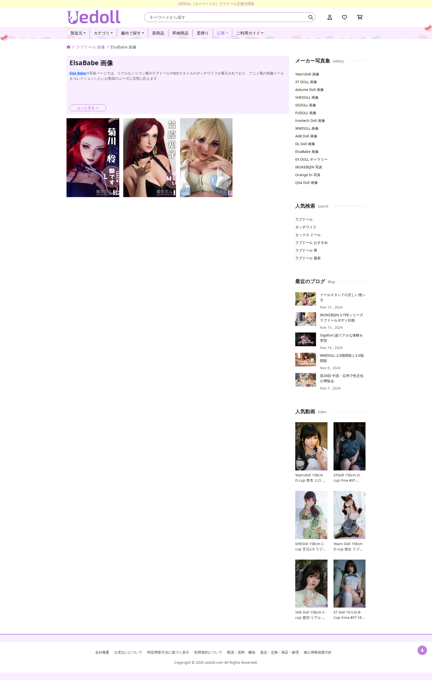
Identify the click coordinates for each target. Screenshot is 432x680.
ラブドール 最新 (308, 258)
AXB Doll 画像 (306, 136)
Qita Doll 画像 (306, 182)
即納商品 (180, 33)
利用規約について (208, 652)
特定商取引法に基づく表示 (168, 652)
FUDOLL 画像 (305, 112)
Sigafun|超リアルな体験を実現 (341, 338)
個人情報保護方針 (318, 652)
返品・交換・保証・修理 (279, 652)
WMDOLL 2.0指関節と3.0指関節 (342, 358)
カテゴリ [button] (102, 33)
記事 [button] (221, 33)
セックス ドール (308, 234)
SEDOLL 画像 (305, 105)
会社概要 (102, 652)
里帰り (203, 33)
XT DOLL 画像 (306, 81)
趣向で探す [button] (131, 33)
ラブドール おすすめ (311, 242)
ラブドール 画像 (90, 47)
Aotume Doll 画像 (309, 89)
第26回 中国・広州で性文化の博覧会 (342, 378)
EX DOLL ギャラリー (311, 159)
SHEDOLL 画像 (306, 97)
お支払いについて (128, 652)
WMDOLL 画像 (306, 128)
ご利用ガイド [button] (248, 33)
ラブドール (304, 219)
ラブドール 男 (306, 250)
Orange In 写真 (307, 174)
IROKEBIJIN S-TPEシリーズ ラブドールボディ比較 (341, 318)
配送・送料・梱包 (241, 652)
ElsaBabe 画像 (306, 151)
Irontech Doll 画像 (310, 120)
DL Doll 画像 (305, 143)
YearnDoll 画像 (307, 74)
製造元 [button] (76, 33)
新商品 (158, 33)
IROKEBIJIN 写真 (308, 167)
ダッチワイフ (305, 227)
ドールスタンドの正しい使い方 (343, 297)
